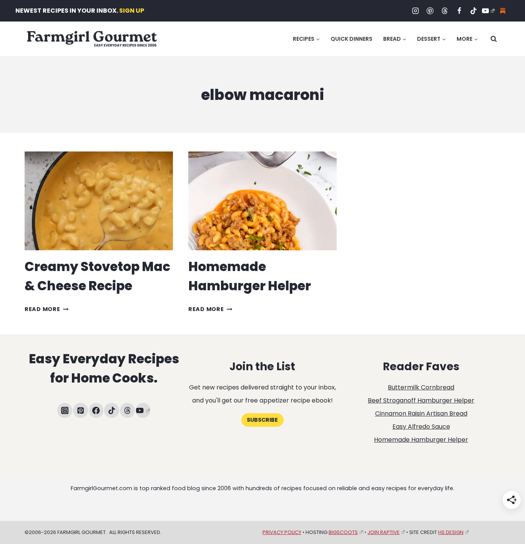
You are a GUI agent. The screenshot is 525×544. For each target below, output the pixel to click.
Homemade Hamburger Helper (421, 439)
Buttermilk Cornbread (421, 387)
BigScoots (343, 532)
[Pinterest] (430, 11)
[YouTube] (488, 11)
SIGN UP (131, 10)
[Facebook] (459, 11)
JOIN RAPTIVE (383, 532)
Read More (46, 309)
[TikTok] (473, 11)
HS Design (451, 532)
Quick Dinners (351, 39)
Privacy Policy (281, 532)
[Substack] (503, 11)
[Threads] (445, 11)
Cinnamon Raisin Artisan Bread (421, 413)
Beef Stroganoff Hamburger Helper (421, 400)
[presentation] (99, 200)
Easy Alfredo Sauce (421, 426)
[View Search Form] (493, 39)
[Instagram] (415, 11)
